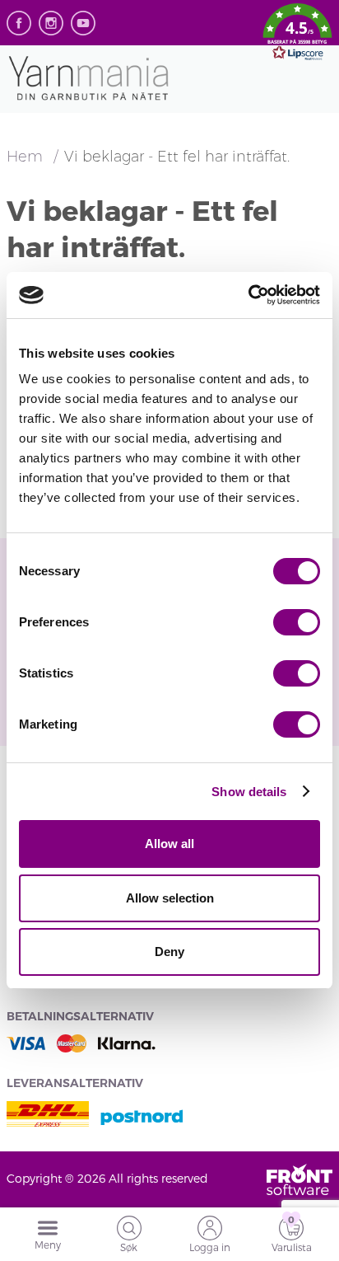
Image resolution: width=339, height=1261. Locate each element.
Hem (27, 157)
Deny (169, 952)
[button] (297, 34)
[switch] (296, 622)
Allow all (169, 844)
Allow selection (170, 898)
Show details (248, 792)
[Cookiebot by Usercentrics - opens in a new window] (248, 295)
